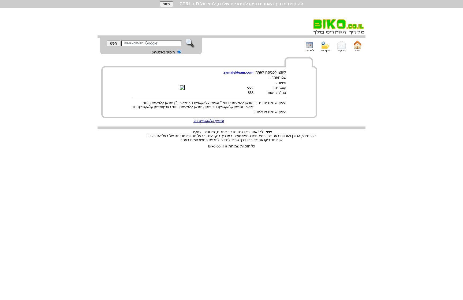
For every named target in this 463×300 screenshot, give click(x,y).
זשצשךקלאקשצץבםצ (208, 121)
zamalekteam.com (238, 72)
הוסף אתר (325, 50)
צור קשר (341, 50)
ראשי (357, 50)
